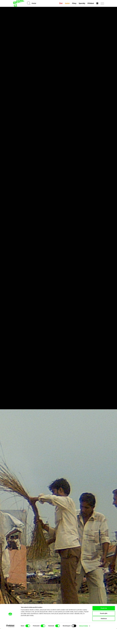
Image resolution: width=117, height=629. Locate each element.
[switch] (43, 626)
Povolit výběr (103, 613)
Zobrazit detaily (83, 626)
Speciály (82, 3)
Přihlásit (91, 3)
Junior (67, 3)
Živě (60, 3)
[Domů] (19, 3)
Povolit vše (104, 608)
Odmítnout (104, 618)
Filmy (74, 3)
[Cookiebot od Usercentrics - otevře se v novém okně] (10, 626)
